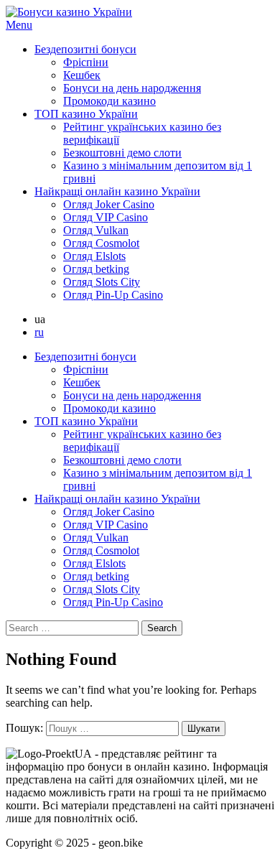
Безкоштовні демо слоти (122, 152)
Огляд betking (96, 269)
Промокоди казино (109, 101)
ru (39, 332)
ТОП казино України (86, 114)
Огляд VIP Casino (105, 217)
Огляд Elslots (94, 256)
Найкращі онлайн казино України (117, 191)
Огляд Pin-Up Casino (113, 295)
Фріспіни (85, 62)
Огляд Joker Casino (108, 204)
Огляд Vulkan (96, 230)
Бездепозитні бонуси (85, 49)
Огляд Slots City (101, 282)
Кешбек (82, 75)
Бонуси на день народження (132, 88)
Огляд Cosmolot (101, 243)
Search (162, 628)
